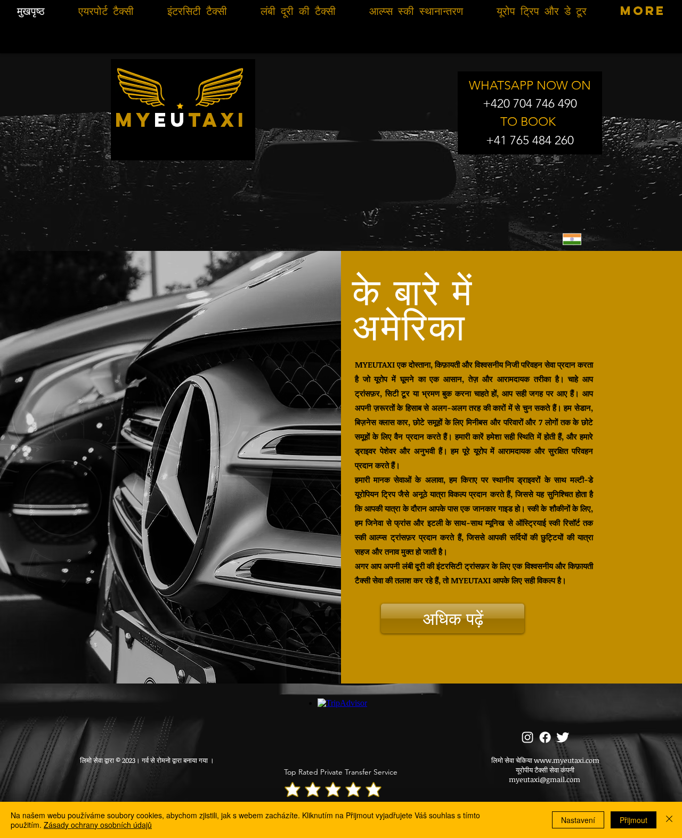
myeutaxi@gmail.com (544, 779)
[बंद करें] (669, 819)
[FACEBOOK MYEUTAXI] (545, 737)
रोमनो (163, 760)
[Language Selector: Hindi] (578, 239)
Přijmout (633, 820)
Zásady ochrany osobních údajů (98, 824)
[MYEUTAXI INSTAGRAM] (527, 737)
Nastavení (578, 820)
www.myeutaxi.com (566, 760)
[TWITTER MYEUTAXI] (562, 737)
